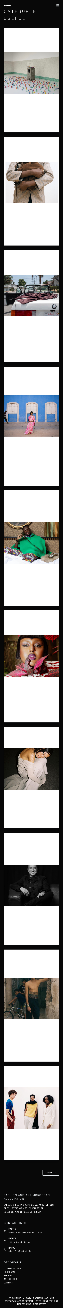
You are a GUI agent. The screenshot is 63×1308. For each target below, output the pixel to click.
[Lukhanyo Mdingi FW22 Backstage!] (31, 1108)
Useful (18, 33)
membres (8, 1275)
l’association (12, 1268)
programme (10, 1272)
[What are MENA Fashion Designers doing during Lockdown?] (31, 998)
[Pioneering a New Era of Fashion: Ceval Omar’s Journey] (31, 656)
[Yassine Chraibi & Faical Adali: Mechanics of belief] (31, 73)
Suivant (49, 1172)
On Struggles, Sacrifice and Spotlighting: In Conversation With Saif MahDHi (28, 852)
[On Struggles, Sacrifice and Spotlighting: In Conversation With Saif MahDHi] (31, 885)
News (10, 33)
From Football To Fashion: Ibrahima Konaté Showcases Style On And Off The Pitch (29, 510)
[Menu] (57, 5)
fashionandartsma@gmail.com (25, 1232)
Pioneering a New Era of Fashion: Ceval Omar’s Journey (29, 626)
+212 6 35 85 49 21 (19, 1251)
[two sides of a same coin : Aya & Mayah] (31, 769)
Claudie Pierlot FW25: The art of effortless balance (31, 153)
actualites (10, 1279)
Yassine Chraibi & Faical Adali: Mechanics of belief (28, 44)
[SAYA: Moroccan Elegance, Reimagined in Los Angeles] (31, 295)
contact (8, 1282)
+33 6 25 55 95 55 (19, 1241)
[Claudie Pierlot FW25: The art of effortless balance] (31, 182)
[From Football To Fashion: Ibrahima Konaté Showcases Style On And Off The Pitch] (31, 543)
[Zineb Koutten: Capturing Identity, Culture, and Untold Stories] (31, 416)
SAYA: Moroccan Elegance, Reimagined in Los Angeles (30, 266)
